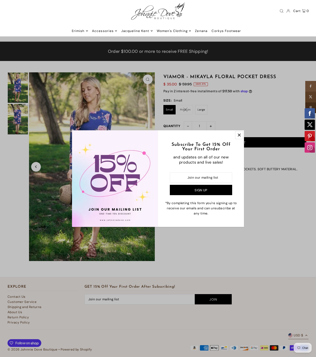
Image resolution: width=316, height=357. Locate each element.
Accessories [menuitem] (103, 31)
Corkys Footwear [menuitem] (226, 31)
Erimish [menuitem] (78, 31)
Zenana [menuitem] (201, 31)
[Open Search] (281, 11)
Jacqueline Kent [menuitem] (135, 31)
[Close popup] (239, 135)
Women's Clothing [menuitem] (172, 31)
